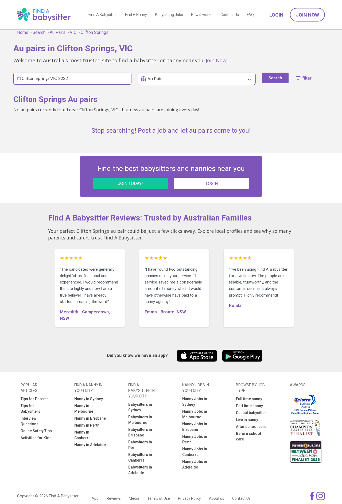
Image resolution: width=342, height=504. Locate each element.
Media (134, 498)
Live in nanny (247, 420)
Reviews (114, 498)
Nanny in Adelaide (90, 445)
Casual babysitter (251, 413)
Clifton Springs (94, 32)
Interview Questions (29, 421)
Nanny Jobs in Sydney (194, 402)
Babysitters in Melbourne (140, 420)
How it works (201, 15)
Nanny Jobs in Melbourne (194, 414)
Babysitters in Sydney (140, 407)
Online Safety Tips (36, 431)
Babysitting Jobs (169, 15)
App (95, 498)
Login (276, 15)
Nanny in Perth (86, 425)
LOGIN (212, 183)
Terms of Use (158, 498)
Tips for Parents (35, 399)
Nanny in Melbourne (83, 409)
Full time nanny (249, 399)
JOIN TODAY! (130, 183)
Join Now (307, 15)
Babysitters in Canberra (140, 457)
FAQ (250, 15)
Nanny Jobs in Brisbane (194, 427)
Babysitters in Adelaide (140, 470)
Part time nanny (249, 406)
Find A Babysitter (102, 15)
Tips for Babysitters (30, 409)
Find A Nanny (136, 15)
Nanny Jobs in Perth (194, 439)
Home (22, 32)
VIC (73, 32)
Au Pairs (57, 32)
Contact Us (229, 15)
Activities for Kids (36, 438)
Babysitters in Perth (140, 445)
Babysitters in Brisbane (140, 432)
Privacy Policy (189, 498)
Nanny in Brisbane (90, 418)
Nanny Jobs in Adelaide (194, 464)
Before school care (248, 436)
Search (39, 32)
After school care (251, 426)
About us (216, 498)
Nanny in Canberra (82, 435)
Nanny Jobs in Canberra (194, 452)
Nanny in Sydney (88, 399)
